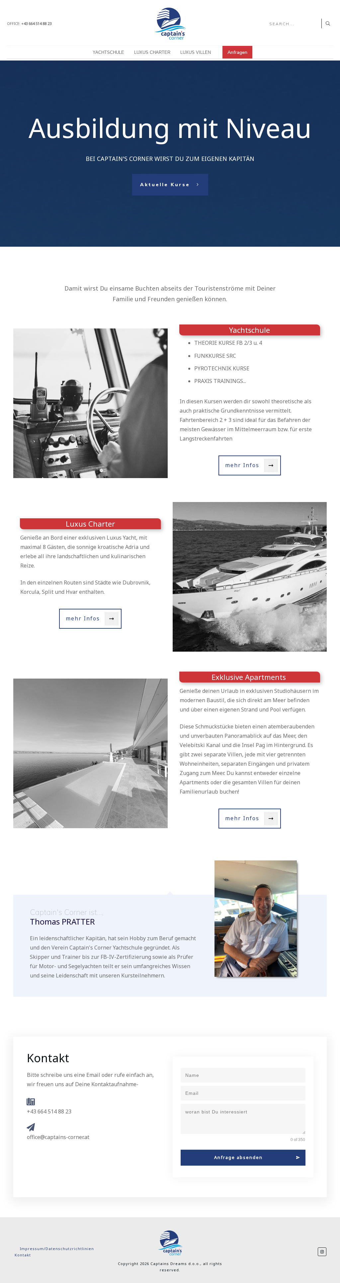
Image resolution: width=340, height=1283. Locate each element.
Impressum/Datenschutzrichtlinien (57, 1248)
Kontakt (23, 1254)
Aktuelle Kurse (165, 185)
